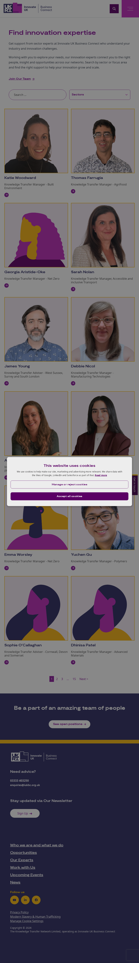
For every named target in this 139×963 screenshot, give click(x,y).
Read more (101, 475)
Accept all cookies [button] (69, 496)
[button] (69, 484)
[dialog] (69, 481)
